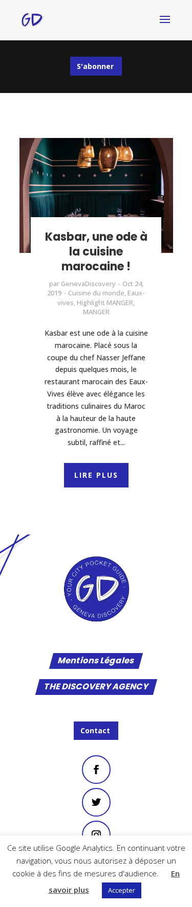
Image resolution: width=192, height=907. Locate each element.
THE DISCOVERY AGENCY (96, 687)
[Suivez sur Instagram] (96, 835)
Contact (95, 730)
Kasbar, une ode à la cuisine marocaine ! (96, 251)
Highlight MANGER (105, 302)
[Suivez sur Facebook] (96, 769)
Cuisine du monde (96, 292)
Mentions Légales (96, 661)
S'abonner (95, 66)
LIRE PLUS (96, 475)
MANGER (96, 311)
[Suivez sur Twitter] (96, 802)
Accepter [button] (121, 890)
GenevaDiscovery (88, 283)
